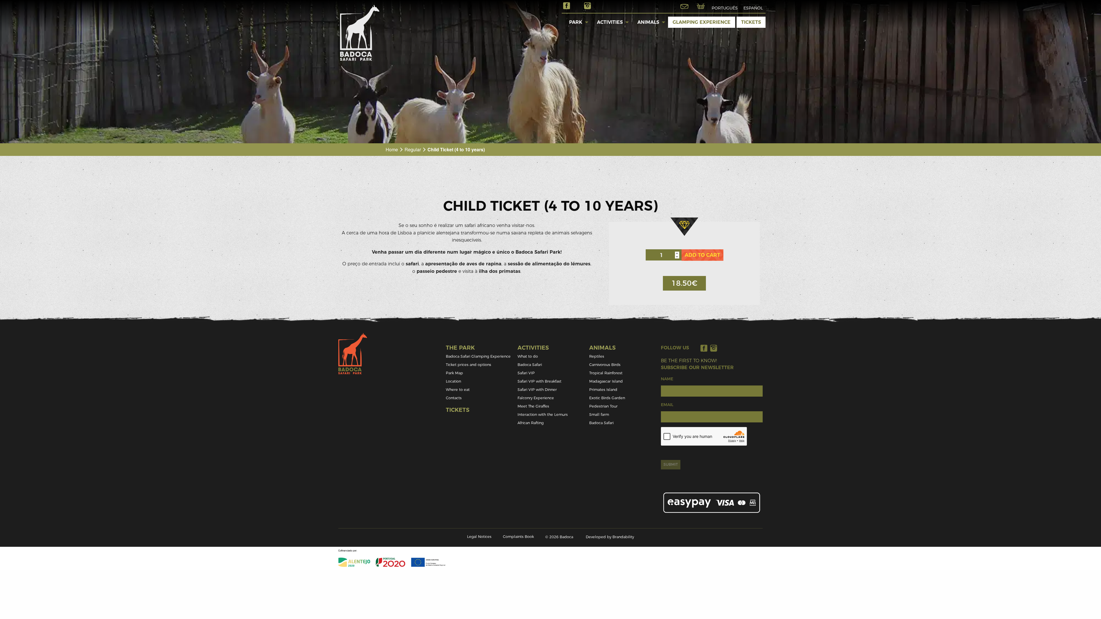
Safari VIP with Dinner (537, 389)
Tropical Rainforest (605, 373)
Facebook (566, 5)
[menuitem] (575, 22)
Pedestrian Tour (603, 406)
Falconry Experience (536, 398)
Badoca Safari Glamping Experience (478, 356)
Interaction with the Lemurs (543, 414)
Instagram (587, 5)
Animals (648, 22)
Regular (413, 149)
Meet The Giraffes (533, 406)
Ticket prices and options (468, 365)
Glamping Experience (702, 22)
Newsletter (684, 6)
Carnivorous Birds (604, 365)
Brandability (623, 537)
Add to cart (702, 255)
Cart (701, 6)
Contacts (454, 398)
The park (460, 347)
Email (667, 404)
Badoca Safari (530, 365)
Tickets (751, 22)
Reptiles (596, 356)
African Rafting (531, 423)
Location (453, 381)
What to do (528, 356)
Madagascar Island (606, 381)
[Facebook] (703, 348)
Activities (610, 22)
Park (575, 22)
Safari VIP (526, 373)
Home (392, 149)
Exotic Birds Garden (607, 398)
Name (667, 378)
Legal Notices (479, 536)
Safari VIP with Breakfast (539, 381)
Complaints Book (518, 536)
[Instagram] (713, 348)
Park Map (454, 373)
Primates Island (603, 389)
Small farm (599, 414)
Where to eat (458, 389)
